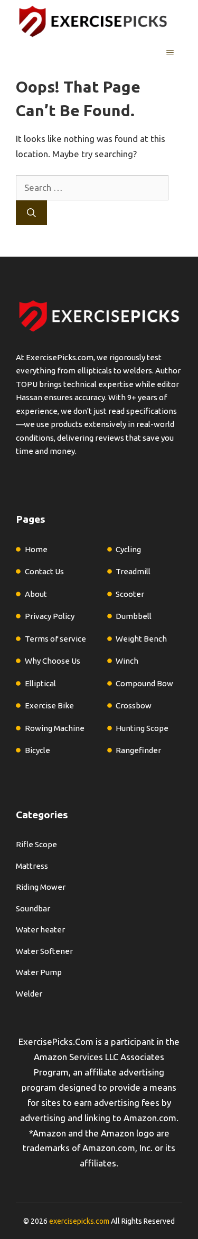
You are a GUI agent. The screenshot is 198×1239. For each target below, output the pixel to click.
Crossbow (134, 705)
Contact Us (44, 571)
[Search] (31, 213)
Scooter (130, 594)
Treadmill (133, 571)
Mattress (32, 865)
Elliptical (40, 683)
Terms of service (55, 638)
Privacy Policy (49, 616)
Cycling (128, 549)
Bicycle (37, 750)
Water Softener (44, 951)
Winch (127, 660)
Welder (29, 993)
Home (36, 549)
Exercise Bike (49, 705)
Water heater (40, 929)
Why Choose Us (52, 660)
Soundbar (33, 908)
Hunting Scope (142, 728)
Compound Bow (144, 683)
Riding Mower (40, 886)
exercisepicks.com (79, 1221)
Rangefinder (138, 750)
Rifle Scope (36, 844)
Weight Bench (141, 638)
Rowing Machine (54, 728)
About (36, 594)
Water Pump (39, 972)
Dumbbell (134, 616)
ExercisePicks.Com (55, 1042)
